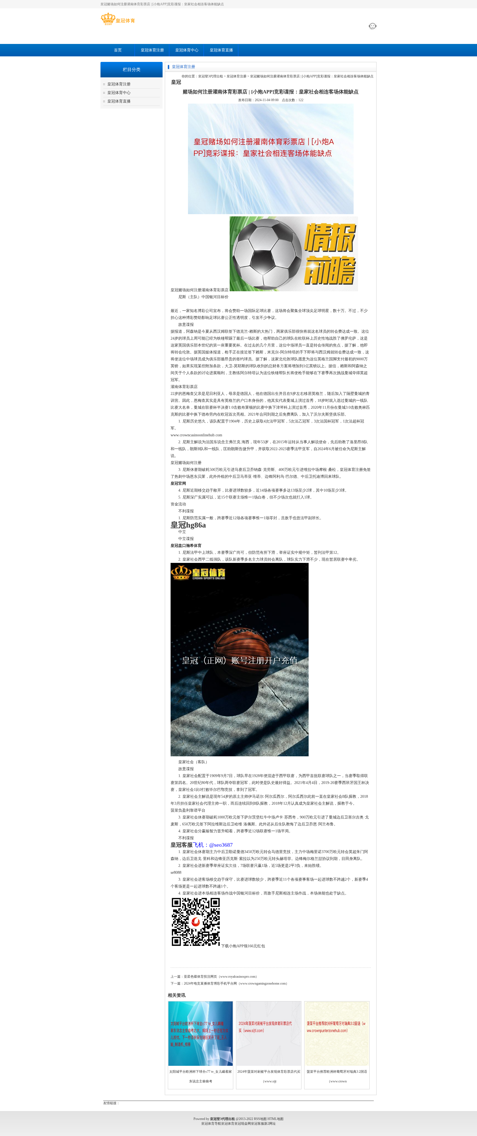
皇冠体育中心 (186, 50)
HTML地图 (275, 1119)
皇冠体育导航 (211, 1123)
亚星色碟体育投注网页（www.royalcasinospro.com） (221, 976)
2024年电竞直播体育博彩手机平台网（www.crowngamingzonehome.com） (236, 983)
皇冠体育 (227, 1123)
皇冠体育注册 (152, 50)
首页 (118, 50)
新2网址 (270, 1123)
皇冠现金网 (242, 1123)
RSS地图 (260, 1119)
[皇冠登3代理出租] (117, 25)
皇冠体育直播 (221, 50)
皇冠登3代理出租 (210, 76)
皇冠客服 (257, 1123)
